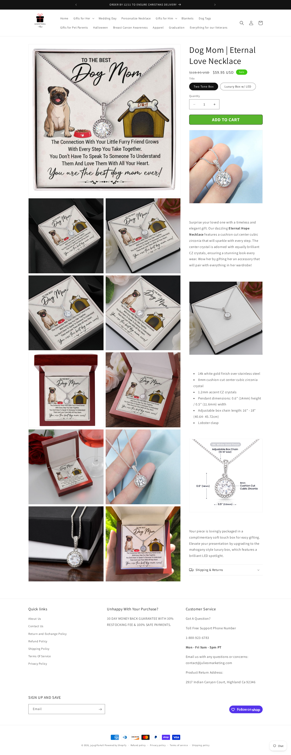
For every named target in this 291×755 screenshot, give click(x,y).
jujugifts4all (97, 745)
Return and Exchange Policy (47, 633)
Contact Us (35, 626)
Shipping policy (201, 745)
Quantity (194, 96)
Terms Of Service (39, 656)
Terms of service (179, 745)
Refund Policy (37, 641)
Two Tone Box (204, 86)
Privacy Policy (37, 664)
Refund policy (138, 745)
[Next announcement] (215, 4)
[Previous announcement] (76, 4)
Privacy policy (158, 745)
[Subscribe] (100, 709)
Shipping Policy (38, 649)
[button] (83, 18)
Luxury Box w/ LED (238, 86)
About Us (34, 619)
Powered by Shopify (116, 745)
